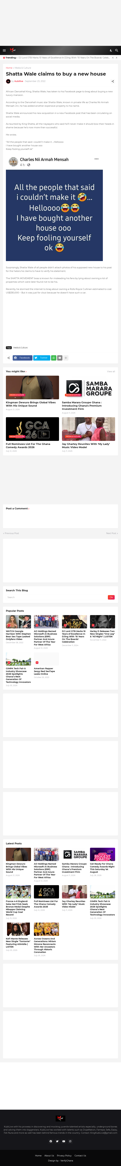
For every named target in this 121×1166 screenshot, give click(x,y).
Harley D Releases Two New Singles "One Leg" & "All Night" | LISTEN (102, 634)
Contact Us (80, 1155)
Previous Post (12, 533)
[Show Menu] (4, 50)
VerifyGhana (66, 1160)
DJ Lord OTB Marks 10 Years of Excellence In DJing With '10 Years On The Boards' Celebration (74, 636)
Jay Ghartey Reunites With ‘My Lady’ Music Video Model (86, 446)
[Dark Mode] (111, 50)
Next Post (111, 533)
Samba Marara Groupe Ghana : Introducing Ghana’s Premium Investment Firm (82, 405)
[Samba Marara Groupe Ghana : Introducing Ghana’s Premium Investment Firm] (74, 854)
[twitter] (57, 1141)
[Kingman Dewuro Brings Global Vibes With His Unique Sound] (18, 854)
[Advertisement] (60, 23)
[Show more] (65, 358)
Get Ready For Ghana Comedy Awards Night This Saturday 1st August (102, 868)
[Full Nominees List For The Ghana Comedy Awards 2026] (46, 891)
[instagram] (70, 1141)
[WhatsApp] (53, 358)
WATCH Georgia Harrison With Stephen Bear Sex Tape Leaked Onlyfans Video (18, 635)
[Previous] (112, 57)
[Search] (117, 50)
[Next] (116, 57)
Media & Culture (23, 68)
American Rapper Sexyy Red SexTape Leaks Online (44, 671)
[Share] (112, 81)
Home (9, 68)
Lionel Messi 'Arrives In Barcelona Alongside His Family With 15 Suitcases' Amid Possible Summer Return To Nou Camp (64, 57)
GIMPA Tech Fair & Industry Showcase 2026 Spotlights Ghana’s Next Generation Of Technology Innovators (18, 675)
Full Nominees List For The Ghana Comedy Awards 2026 (28, 446)
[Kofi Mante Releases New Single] (18, 929)
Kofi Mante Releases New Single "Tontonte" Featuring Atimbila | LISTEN (18, 942)
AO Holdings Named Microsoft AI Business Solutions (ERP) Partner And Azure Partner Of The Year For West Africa (45, 638)
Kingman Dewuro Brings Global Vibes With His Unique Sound (31, 404)
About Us (49, 1155)
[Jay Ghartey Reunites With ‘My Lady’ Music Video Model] (74, 891)
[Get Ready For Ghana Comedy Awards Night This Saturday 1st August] (102, 854)
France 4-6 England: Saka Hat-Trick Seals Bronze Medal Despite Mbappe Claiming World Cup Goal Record (18, 908)
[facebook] (50, 1141)
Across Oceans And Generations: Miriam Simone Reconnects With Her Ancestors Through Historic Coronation (45, 945)
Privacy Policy (64, 1155)
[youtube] (63, 1141)
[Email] (59, 358)
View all (111, 371)
